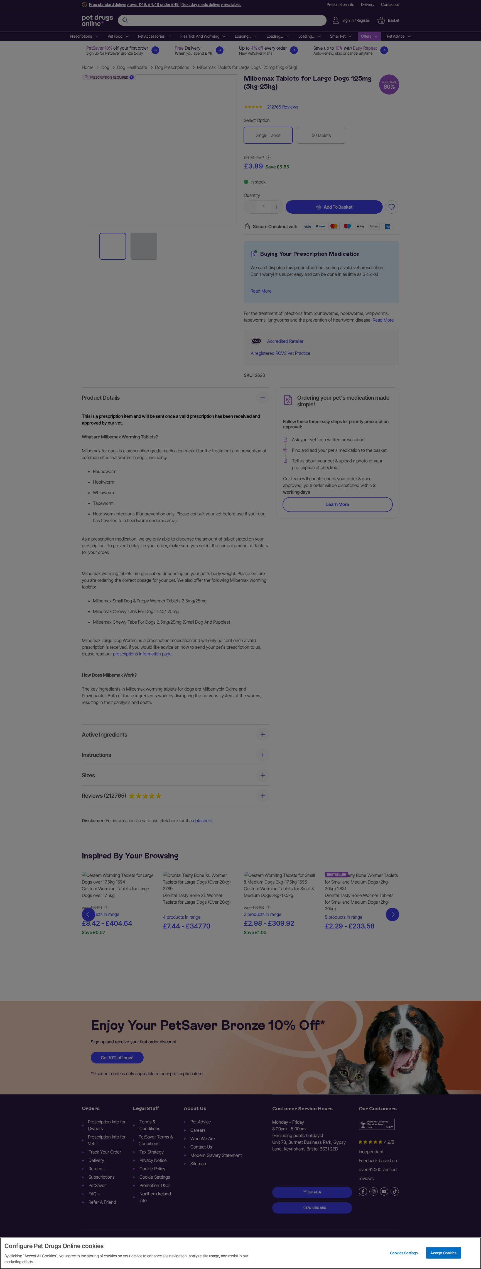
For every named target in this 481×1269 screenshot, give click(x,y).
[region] (240, 1253)
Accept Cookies (443, 1252)
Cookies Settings (404, 1252)
